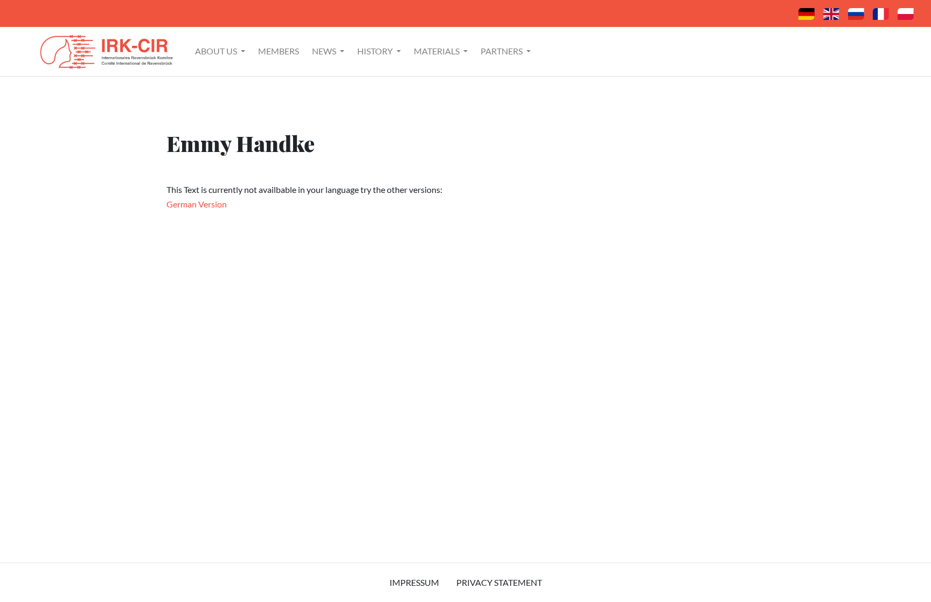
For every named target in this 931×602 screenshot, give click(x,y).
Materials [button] (437, 51)
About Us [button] (217, 51)
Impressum (414, 582)
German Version (196, 204)
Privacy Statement (499, 582)
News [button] (325, 51)
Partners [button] (502, 51)
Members (278, 51)
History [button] (375, 51)
